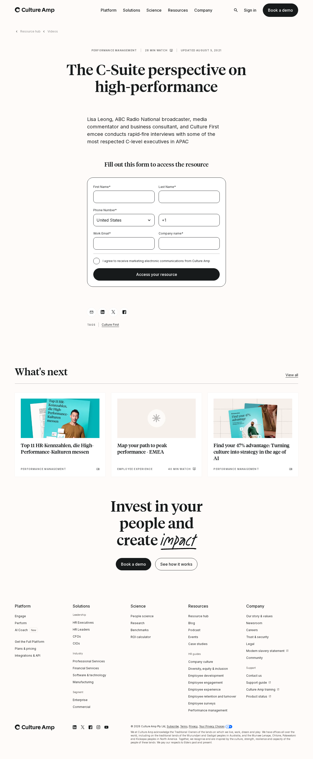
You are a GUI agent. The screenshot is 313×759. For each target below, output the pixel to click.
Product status (256, 696)
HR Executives (83, 622)
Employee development (206, 675)
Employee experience (204, 689)
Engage (20, 616)
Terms (183, 726)
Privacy (193, 726)
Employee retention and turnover (212, 696)
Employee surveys (202, 703)
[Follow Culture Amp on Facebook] (91, 727)
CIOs (76, 643)
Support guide (256, 682)
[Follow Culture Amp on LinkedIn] (75, 727)
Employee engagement (205, 682)
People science (142, 616)
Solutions (131, 10)
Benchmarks (140, 630)
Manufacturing (83, 682)
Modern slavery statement (265, 651)
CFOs (77, 636)
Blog (191, 623)
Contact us (254, 675)
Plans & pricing (25, 648)
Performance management (114, 50)
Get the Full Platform (29, 641)
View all (292, 375)
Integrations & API (27, 655)
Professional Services (89, 661)
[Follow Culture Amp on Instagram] (98, 727)
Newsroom (254, 623)
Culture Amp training (260, 689)
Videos (53, 31)
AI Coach (21, 630)
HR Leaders (81, 629)
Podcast (194, 630)
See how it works (176, 564)
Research (137, 623)
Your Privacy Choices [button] (211, 726)
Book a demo (280, 10)
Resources (178, 10)
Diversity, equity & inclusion (208, 669)
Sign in (250, 10)
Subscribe (173, 726)
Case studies (198, 644)
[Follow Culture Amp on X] (83, 727)
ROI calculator (141, 637)
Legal (250, 644)
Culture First (110, 324)
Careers (252, 630)
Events (193, 637)
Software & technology (89, 675)
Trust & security (257, 637)
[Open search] (236, 10)
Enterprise (80, 700)
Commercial (81, 707)
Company (203, 10)
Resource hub (30, 31)
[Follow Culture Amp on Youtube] (106, 727)
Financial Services (86, 668)
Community (254, 658)
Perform (21, 623)
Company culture (200, 662)
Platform (109, 10)
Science (154, 10)
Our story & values (259, 616)
